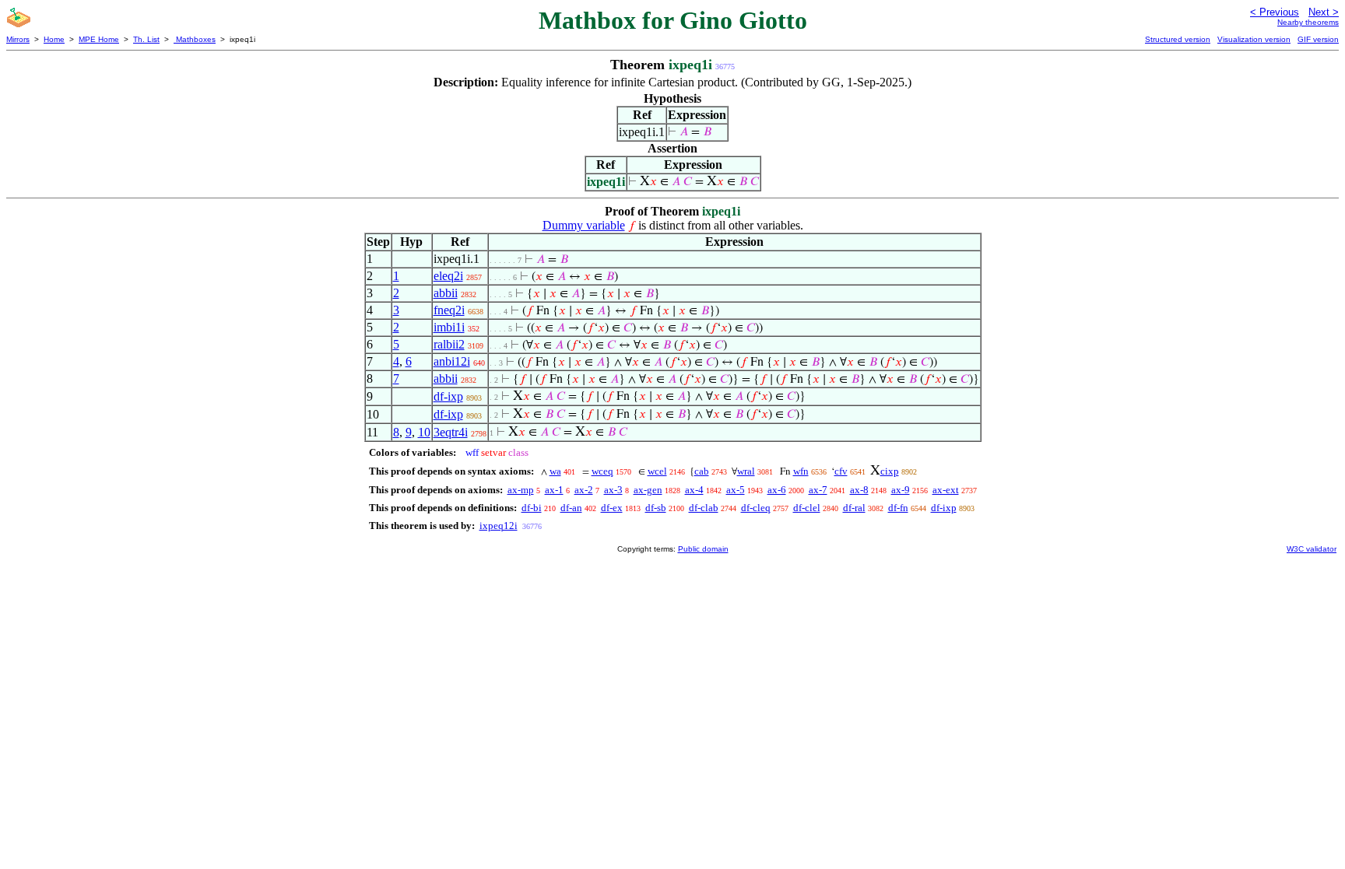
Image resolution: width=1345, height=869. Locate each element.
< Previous (1274, 12)
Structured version (1177, 39)
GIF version (1318, 39)
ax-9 (900, 490)
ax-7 (818, 490)
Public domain (703, 549)
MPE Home (99, 39)
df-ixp (448, 396)
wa (555, 471)
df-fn (898, 507)
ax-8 (859, 490)
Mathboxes (195, 39)
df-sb (655, 507)
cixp (889, 471)
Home (54, 39)
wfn (801, 471)
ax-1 (554, 490)
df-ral (854, 507)
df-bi (531, 507)
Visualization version (1254, 39)
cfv (841, 471)
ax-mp (520, 490)
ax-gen (648, 490)
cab (701, 471)
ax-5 (735, 490)
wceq (602, 471)
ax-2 (583, 490)
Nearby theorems (1308, 22)
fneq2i (449, 310)
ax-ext (945, 490)
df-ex (612, 507)
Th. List (146, 39)
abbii (446, 293)
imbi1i (449, 327)
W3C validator (1311, 549)
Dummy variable (584, 225)
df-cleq (756, 507)
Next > (1323, 12)
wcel (657, 471)
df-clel (806, 507)
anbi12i (452, 361)
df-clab (703, 507)
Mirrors (18, 39)
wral (746, 471)
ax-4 (694, 490)
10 (424, 432)
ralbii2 (449, 344)
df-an (571, 507)
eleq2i (448, 275)
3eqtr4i (451, 432)
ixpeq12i (498, 525)
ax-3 (613, 490)
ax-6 (776, 490)
